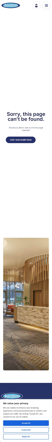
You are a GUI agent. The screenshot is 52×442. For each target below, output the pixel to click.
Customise (25, 430)
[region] (26, 420)
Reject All (26, 436)
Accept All (26, 423)
